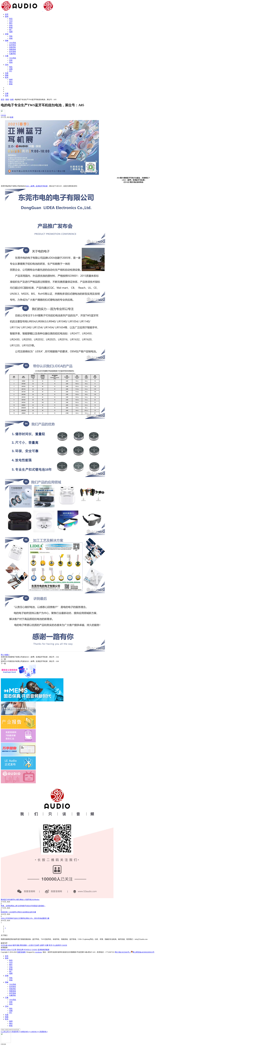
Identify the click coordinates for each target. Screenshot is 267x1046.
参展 (11, 117)
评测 (6, 34)
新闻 (6, 16)
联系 (6, 77)
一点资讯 (30, 945)
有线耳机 (12, 47)
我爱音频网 (21, 952)
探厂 (11, 30)
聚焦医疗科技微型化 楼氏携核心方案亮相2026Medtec (20, 899)
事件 (11, 23)
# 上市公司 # (5, 1032)
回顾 (11, 69)
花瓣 (46, 945)
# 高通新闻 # (42, 1032)
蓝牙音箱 (12, 51)
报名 (11, 67)
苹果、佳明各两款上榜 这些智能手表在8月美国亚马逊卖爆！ (23, 906)
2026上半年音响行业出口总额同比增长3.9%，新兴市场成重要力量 (25, 918)
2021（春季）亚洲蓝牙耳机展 (37, 186)
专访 (11, 21)
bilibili (10, 945)
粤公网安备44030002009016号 (143, 952)
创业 (11, 25)
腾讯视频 (23, 945)
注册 (6, 93)
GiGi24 (3, 115)
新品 (11, 19)
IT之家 (13, 950)
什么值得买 (57, 945)
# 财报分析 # (24, 1032)
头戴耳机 (12, 54)
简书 (50, 945)
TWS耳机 (12, 43)
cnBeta (8, 950)
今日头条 (4, 945)
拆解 (6, 40)
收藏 (6, 655)
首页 (6, 14)
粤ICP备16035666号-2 (123, 952)
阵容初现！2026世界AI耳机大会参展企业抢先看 (18, 912)
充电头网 (20, 950)
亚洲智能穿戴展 (43, 950)
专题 (6, 73)
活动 (6, 64)
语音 (11, 60)
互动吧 (36, 945)
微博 (11, 79)
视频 (6, 75)
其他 (11, 62)
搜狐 (18, 945)
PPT (10, 71)
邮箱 (11, 84)
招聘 (11, 32)
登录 (6, 96)
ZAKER (64, 945)
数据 (11, 27)
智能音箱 (12, 49)
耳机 (11, 36)
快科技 (3, 950)
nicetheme (38, 952)
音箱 (11, 38)
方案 (6, 56)
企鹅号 (42, 945)
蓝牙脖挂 (12, 45)
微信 (11, 82)
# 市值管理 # (15, 1032)
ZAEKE (34, 950)
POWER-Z (27, 950)
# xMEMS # (34, 1032)
